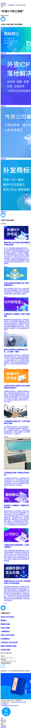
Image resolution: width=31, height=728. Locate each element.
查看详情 (3, 53)
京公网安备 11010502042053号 (9, 705)
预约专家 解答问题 (5, 663)
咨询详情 (3, 3)
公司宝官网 (11, 5)
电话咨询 (3, 727)
